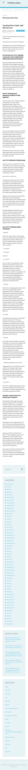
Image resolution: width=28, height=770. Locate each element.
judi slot (7, 726)
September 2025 (10, 511)
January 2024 (10, 564)
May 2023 (9, 586)
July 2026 (9, 486)
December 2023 (10, 567)
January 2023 (10, 597)
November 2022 (10, 602)
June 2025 (9, 519)
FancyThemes (14, 766)
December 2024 (10, 535)
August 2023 (10, 578)
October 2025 (10, 508)
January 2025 (10, 532)
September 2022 (10, 607)
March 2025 (9, 527)
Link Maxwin (8, 712)
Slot (6, 748)
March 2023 (9, 591)
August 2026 (10, 484)
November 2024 (10, 538)
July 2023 (9, 581)
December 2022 (10, 599)
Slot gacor (7, 751)
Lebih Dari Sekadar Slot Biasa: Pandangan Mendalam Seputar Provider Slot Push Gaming (12, 670)
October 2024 (10, 540)
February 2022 (10, 624)
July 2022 (9, 613)
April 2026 (9, 492)
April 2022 (9, 618)
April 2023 (9, 589)
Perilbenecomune (14, 3)
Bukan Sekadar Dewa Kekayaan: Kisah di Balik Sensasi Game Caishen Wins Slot (14, 662)
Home (10, 10)
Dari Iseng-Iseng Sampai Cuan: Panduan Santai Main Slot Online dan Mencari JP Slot (13, 639)
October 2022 (10, 605)
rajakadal (7, 701)
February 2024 (10, 562)
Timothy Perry (10, 31)
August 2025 (10, 513)
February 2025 (10, 530)
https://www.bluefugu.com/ (12, 708)
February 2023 (10, 594)
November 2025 (10, 505)
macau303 (7, 723)
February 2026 (10, 497)
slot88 (6, 686)
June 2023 (9, 583)
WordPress (17, 764)
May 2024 (9, 554)
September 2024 (10, 543)
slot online (7, 694)
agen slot (7, 740)
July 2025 (9, 516)
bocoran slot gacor (9, 737)
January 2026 (10, 500)
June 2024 (9, 551)
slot (6, 697)
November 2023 (10, 570)
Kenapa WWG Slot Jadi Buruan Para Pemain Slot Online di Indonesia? (13, 646)
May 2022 (9, 616)
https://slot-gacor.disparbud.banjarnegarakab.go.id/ (13, 731)
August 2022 (10, 610)
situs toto (7, 690)
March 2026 (9, 495)
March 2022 (9, 621)
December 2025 (10, 503)
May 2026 (9, 489)
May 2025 (9, 521)
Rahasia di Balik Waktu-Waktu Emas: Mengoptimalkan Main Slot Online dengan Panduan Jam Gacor (13, 653)
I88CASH (7, 704)
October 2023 (10, 573)
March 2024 (9, 559)
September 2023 (10, 575)
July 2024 (9, 548)
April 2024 (9, 556)
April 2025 (9, 524)
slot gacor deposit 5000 (11, 715)
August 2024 (10, 546)
